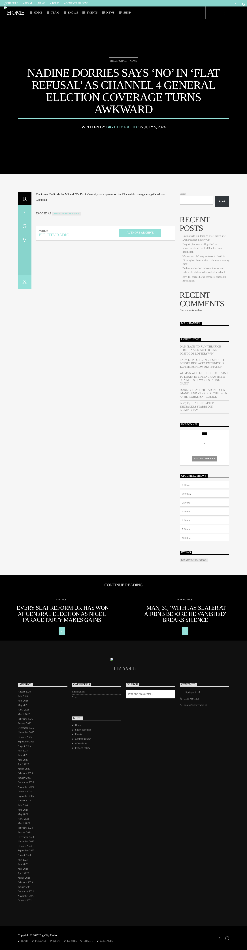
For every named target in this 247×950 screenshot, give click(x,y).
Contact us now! (77, 3)
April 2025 (23, 764)
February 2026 (25, 719)
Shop (127, 12)
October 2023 (25, 846)
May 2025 (23, 759)
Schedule (11, 3)
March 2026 (24, 714)
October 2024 (25, 791)
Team (28, 3)
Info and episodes (204, 458)
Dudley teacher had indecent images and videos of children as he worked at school (203, 393)
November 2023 (26, 841)
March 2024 (24, 823)
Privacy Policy (82, 748)
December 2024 (26, 782)
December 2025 (26, 728)
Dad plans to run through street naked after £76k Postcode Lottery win (200, 350)
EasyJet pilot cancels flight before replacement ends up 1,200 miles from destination (202, 248)
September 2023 (26, 850)
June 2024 (23, 809)
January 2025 (24, 778)
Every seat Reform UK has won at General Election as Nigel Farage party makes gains (63, 613)
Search (183, 194)
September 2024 (26, 796)
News (41, 3)
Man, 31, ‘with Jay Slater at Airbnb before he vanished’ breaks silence (185, 613)
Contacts (106, 940)
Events (92, 12)
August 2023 (24, 855)
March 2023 (24, 877)
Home (38, 12)
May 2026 (23, 705)
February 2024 (25, 827)
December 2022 (26, 891)
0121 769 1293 (191, 698)
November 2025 (26, 732)
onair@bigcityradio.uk (195, 705)
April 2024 (23, 818)
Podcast (40, 940)
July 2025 (23, 750)
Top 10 (55, 3)
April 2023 (23, 873)
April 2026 (23, 709)
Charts (88, 940)
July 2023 (23, 859)
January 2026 (24, 723)
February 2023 (25, 882)
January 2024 (24, 832)
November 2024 (26, 787)
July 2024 (23, 805)
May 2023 (23, 868)
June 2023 (23, 864)
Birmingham (118, 61)
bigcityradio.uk (193, 692)
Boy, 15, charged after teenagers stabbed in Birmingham (197, 407)
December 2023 (26, 837)
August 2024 (24, 800)
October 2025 (25, 737)
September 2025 (26, 741)
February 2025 (25, 773)
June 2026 (23, 700)
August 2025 (24, 746)
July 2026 (23, 696)
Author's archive (140, 232)
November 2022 (26, 896)
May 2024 (23, 814)
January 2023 (24, 887)
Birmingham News (66, 213)
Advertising (81, 743)
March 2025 (24, 769)
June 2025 (23, 755)
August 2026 (24, 691)
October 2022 (25, 900)
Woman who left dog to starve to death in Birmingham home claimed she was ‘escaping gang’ (205, 260)
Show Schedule (83, 729)
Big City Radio (121, 127)
